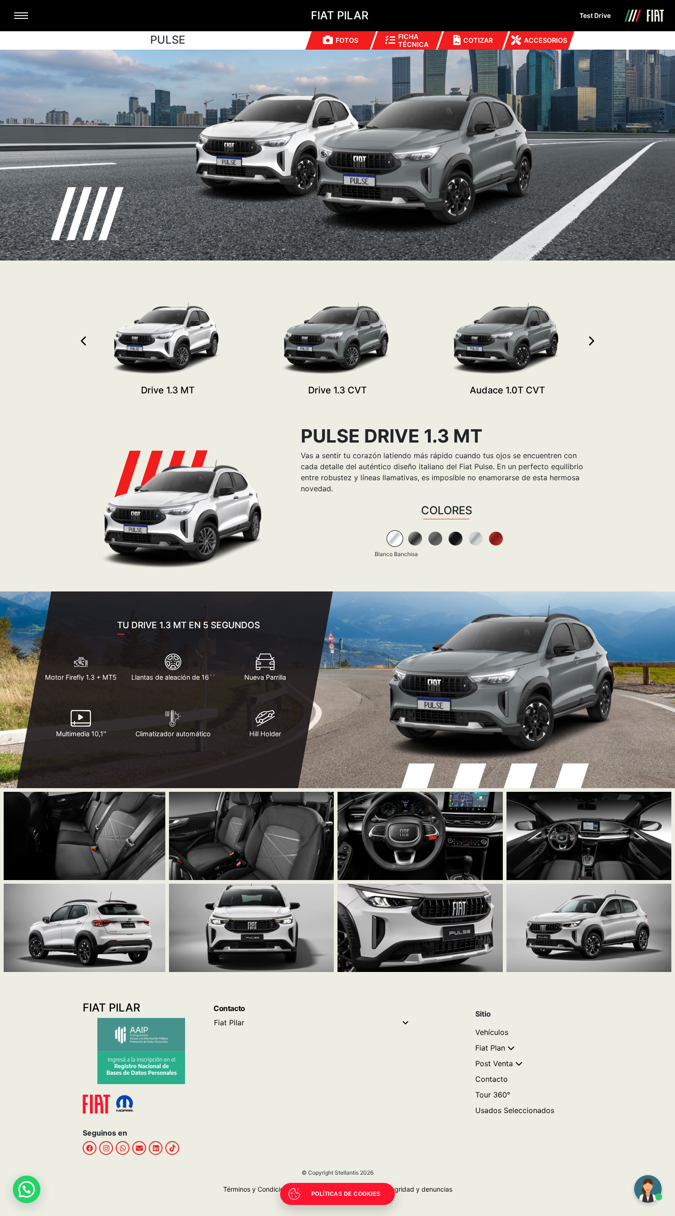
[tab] (395, 538)
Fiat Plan (490, 1047)
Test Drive (595, 15)
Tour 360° (492, 1094)
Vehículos (491, 1032)
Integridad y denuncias (415, 1189)
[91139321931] (122, 1148)
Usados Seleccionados (514, 1110)
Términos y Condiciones (258, 1189)
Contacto (491, 1079)
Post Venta (494, 1063)
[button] (26, 1189)
